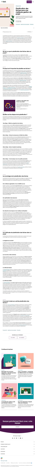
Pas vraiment (21, 337)
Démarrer (29, 1)
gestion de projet (9, 41)
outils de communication (25, 315)
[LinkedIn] (30, 31)
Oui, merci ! (13, 337)
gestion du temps (24, 72)
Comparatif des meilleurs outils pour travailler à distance (8, 402)
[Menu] (33, 2)
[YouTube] (20, 438)
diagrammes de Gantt (12, 87)
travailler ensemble (20, 37)
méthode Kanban (7, 269)
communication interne (8, 88)
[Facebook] (28, 31)
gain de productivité (23, 324)
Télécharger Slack (3, 460)
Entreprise (31, 24)
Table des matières (4, 27)
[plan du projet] (9, 361)
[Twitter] (27, 31)
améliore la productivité (25, 89)
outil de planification (11, 304)
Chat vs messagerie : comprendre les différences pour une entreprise (25, 372)
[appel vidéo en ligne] (26, 391)
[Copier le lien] (31, 31)
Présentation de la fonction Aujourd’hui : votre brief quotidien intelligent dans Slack (8, 373)
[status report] (9, 391)
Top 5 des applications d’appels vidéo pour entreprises (25, 402)
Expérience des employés (25, 24)
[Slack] (3, 2)
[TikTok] (22, 438)
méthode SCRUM (7, 282)
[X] (18, 438)
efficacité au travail (23, 80)
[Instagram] (14, 438)
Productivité (18, 24)
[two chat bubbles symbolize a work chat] (26, 361)
